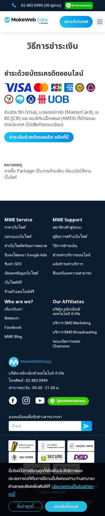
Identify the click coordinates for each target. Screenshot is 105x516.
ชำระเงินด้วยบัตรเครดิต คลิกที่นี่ (39, 137)
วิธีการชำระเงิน (65, 245)
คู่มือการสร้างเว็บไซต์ (70, 236)
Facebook (13, 327)
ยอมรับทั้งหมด (66, 506)
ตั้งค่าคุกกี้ (25, 506)
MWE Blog (13, 336)
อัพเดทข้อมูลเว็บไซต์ (21, 273)
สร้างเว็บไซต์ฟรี (76, 22)
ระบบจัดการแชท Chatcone (66, 343)
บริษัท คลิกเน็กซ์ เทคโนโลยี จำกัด (66, 311)
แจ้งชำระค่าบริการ (68, 264)
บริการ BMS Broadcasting (75, 332)
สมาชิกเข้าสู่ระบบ (67, 227)
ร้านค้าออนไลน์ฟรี (19, 291)
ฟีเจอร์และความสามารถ (72, 273)
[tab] (28, 220)
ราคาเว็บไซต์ (14, 227)
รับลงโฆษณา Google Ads (25, 255)
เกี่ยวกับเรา (13, 309)
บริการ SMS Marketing (72, 323)
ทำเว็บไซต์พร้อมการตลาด (25, 245)
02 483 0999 (32, 5)
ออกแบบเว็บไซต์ (17, 236)
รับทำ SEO (13, 264)
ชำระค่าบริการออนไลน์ (71, 255)
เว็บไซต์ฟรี (13, 282)
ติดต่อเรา (11, 318)
